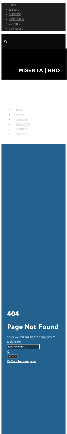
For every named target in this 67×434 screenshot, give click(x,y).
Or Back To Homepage (21, 361)
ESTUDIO (14, 10)
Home (12, 5)
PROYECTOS (16, 19)
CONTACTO (16, 29)
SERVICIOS (15, 14)
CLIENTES (14, 24)
